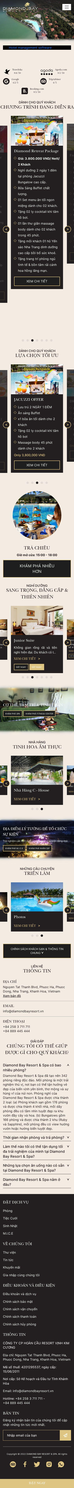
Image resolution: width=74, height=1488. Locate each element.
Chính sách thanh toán (19, 1316)
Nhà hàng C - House (32, 791)
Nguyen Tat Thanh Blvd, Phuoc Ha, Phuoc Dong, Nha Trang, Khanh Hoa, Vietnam (34, 989)
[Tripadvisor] (13, 1464)
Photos (20, 917)
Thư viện (9, 1252)
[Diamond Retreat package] (37, 131)
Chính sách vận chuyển (20, 1309)
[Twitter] (37, 1464)
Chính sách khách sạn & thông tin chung (37, 951)
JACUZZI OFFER (29, 400)
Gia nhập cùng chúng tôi (21, 1275)
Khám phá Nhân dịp (39, 848)
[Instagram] (49, 1464)
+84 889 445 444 (16, 1031)
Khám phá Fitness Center (39, 713)
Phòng (7, 1211)
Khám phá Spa (12, 713)
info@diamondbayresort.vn (23, 1011)
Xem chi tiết (36, 281)
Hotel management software (30, 48)
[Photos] (37, 896)
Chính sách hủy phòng (19, 1324)
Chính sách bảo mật (18, 1302)
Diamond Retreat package (36, 151)
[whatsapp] (61, 1464)
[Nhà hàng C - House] (37, 770)
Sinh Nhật (10, 1226)
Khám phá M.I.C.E (14, 848)
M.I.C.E (8, 1233)
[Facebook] (25, 1464)
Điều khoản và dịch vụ (19, 1294)
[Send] (65, 1435)
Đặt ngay (21, 667)
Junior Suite (24, 641)
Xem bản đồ (12, 996)
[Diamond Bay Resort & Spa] (20, 7)
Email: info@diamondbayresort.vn (28, 1391)
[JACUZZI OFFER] (37, 379)
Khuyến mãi (11, 1267)
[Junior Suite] (37, 620)
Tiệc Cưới (10, 1218)
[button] (23, 340)
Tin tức (8, 1260)
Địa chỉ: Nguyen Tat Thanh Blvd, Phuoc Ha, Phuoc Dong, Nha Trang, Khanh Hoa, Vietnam (36, 1357)
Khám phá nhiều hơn (37, 569)
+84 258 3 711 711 (16, 1027)
